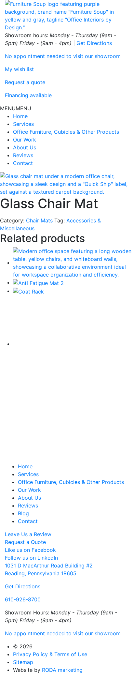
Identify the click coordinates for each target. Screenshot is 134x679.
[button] (15, 108)
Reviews (23, 155)
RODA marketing (62, 670)
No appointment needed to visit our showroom (63, 56)
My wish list (19, 69)
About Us (24, 147)
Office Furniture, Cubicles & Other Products (66, 131)
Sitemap (23, 662)
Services (23, 124)
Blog (23, 513)
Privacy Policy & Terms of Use (50, 654)
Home (20, 116)
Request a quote (25, 82)
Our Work (24, 139)
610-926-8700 (23, 599)
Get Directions (94, 43)
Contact (23, 163)
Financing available (28, 95)
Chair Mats (39, 220)
